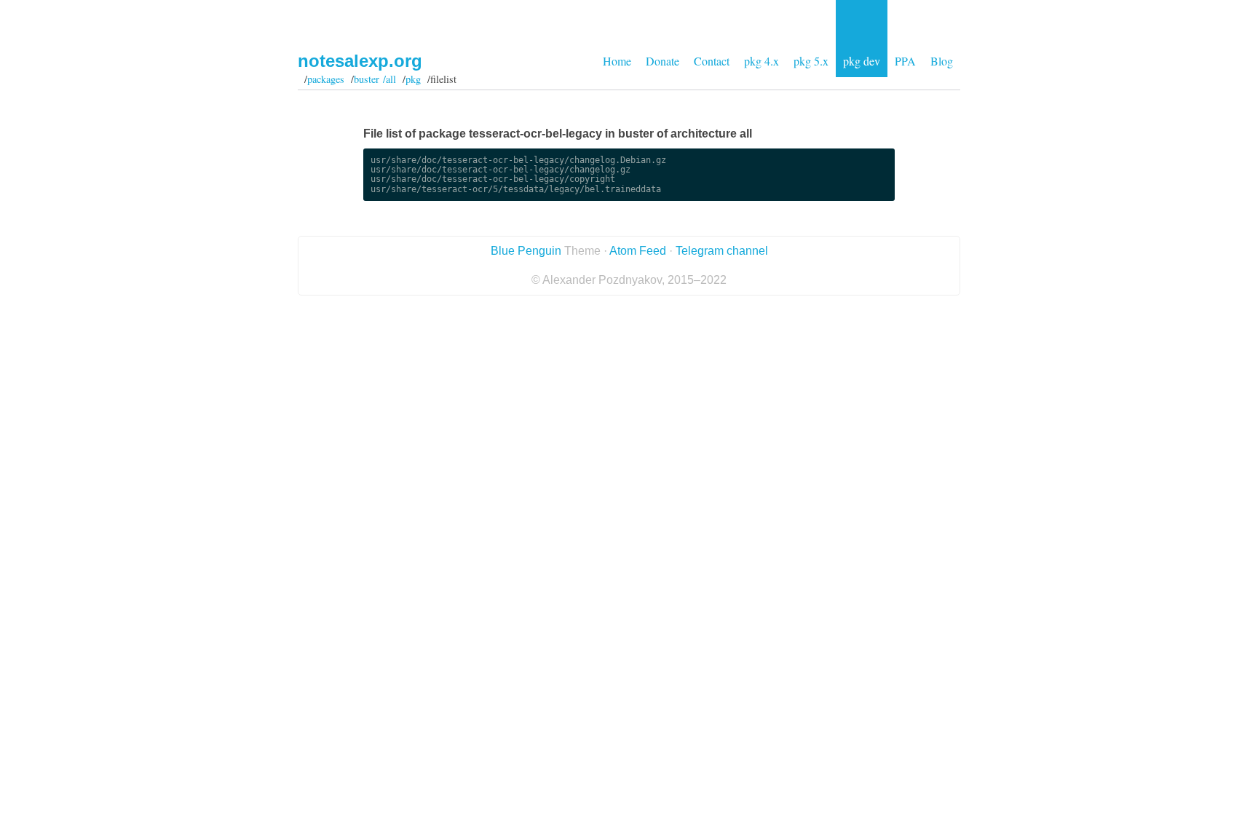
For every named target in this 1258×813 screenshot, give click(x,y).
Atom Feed (637, 251)
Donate (662, 60)
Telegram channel (722, 251)
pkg (413, 79)
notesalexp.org (360, 61)
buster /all (375, 79)
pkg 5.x (811, 60)
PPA (905, 60)
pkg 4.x (761, 60)
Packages (325, 79)
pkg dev (861, 60)
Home (617, 60)
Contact (711, 60)
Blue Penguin (526, 251)
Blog (941, 60)
